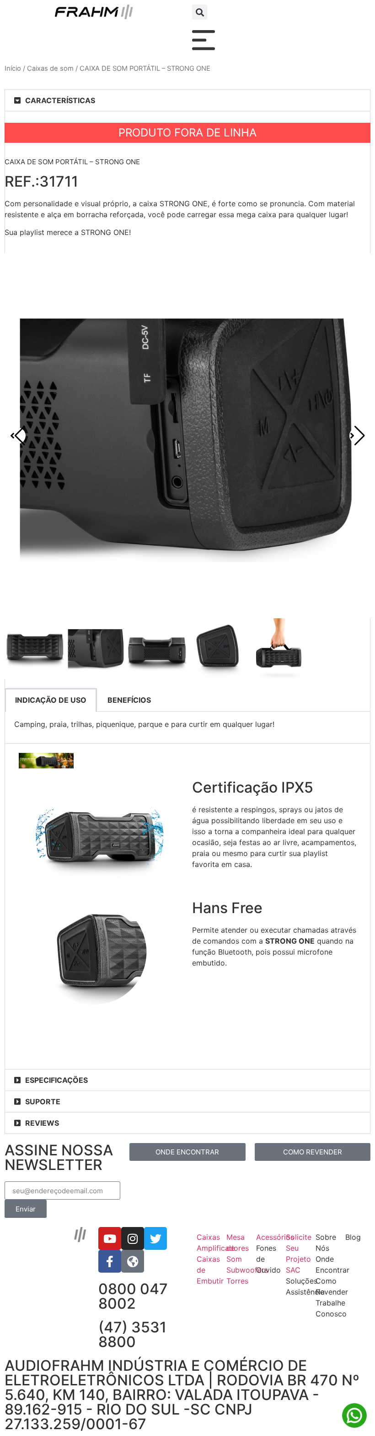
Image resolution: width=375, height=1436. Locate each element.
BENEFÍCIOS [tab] (129, 700)
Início (13, 68)
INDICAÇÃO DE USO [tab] (50, 700)
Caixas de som (50, 68)
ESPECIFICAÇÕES (56, 1080)
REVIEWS (42, 1123)
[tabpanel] (187, 727)
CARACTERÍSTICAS (60, 100)
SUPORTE (42, 1101)
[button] (199, 12)
